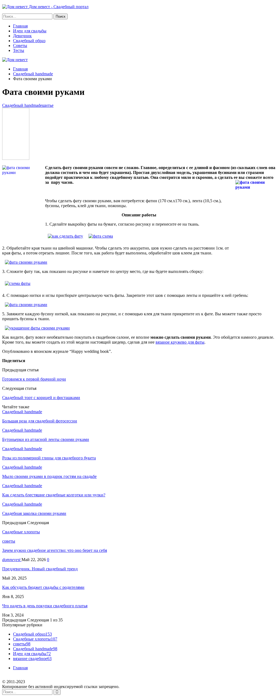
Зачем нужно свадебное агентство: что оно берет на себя (54, 550)
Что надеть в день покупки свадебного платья (44, 605)
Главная (20, 26)
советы (8, 541)
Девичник (22, 35)
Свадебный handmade (22, 105)
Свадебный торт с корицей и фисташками (41, 397)
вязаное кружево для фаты (180, 342)
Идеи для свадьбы (29, 31)
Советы (20, 45)
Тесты (18, 50)
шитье (47, 105)
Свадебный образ (29, 40)
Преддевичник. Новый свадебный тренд (40, 569)
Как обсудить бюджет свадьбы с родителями (43, 587)
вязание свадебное (32, 658)
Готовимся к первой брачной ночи (34, 379)
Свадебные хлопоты (35, 639)
